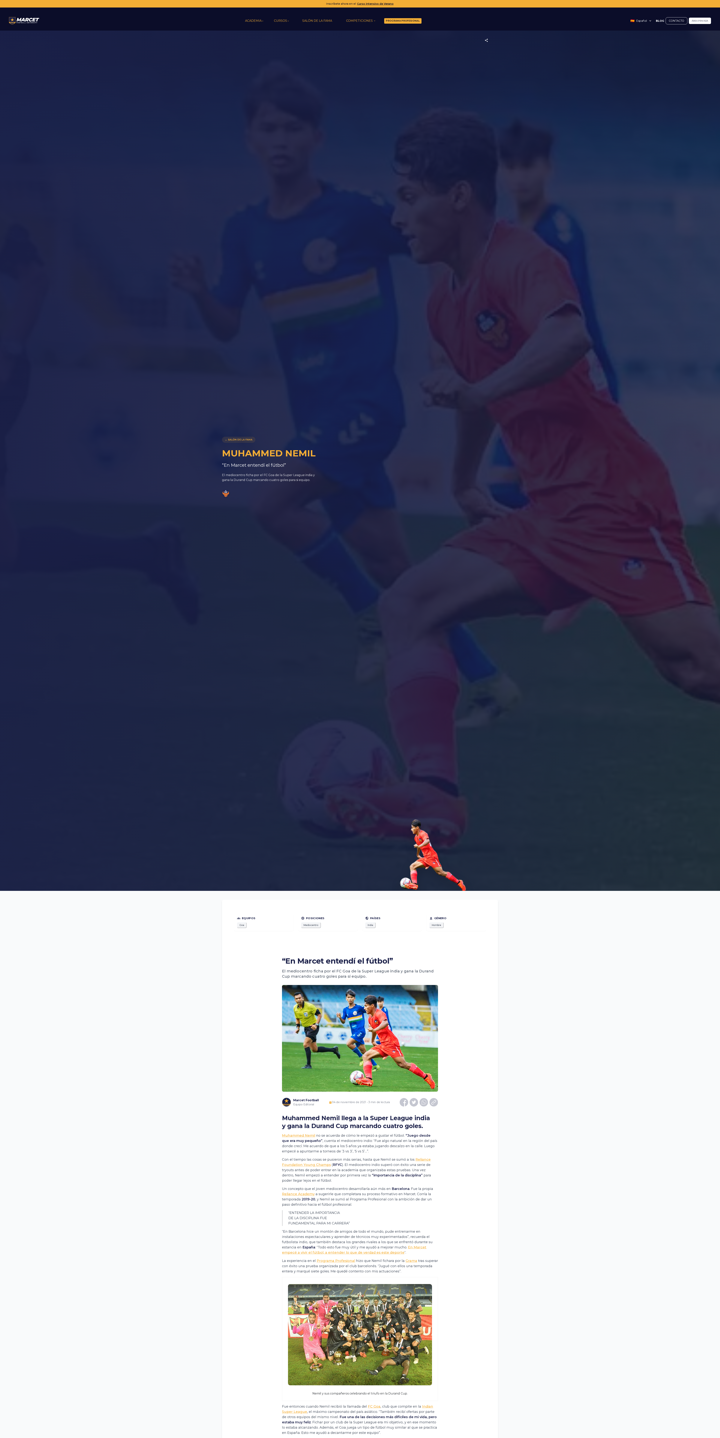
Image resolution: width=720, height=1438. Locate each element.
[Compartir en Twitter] (414, 1102)
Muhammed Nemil (298, 1135)
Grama (411, 1261)
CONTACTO (676, 21)
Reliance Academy (298, 1194)
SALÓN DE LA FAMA (317, 21)
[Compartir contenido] (486, 40)
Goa (241, 925)
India (370, 925)
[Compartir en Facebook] (404, 1102)
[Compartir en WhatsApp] (424, 1102)
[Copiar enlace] (434, 1102)
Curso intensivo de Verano (375, 3)
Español (638, 21)
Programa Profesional (336, 1261)
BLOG (660, 21)
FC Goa (374, 1406)
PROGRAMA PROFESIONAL (403, 20)
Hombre (436, 925)
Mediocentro (311, 925)
